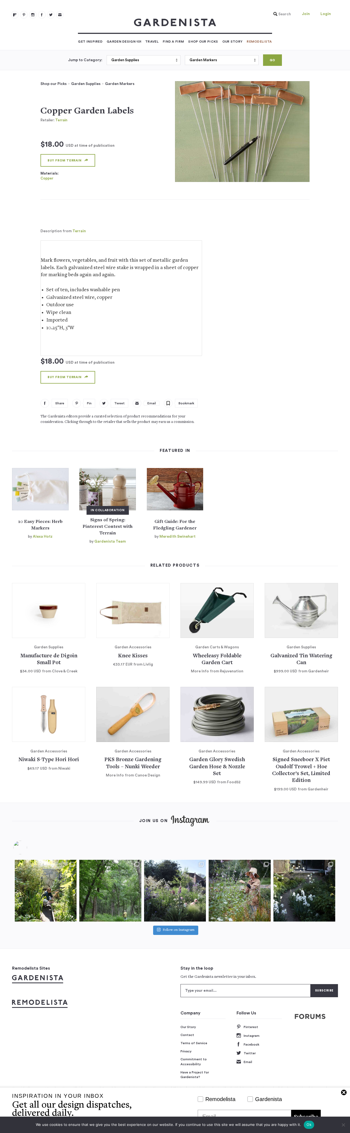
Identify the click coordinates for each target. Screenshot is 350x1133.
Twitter (250, 1053)
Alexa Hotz (42, 536)
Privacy (186, 1051)
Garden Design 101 (124, 41)
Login (325, 14)
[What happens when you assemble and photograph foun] (110, 891)
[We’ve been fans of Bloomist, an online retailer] (46, 891)
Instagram (251, 1035)
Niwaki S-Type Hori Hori (49, 760)
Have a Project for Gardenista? (194, 1075)
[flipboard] (15, 15)
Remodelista (259, 41)
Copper (46, 178)
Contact (187, 1035)
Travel (152, 41)
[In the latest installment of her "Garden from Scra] (175, 891)
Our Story (232, 41)
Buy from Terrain (65, 160)
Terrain (61, 120)
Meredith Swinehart (177, 536)
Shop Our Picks (203, 41)
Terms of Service (193, 1043)
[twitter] (51, 15)
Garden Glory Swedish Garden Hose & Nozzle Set (217, 767)
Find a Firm (173, 41)
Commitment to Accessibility (193, 1062)
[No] (343, 1125)
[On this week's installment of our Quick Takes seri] (239, 891)
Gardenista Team (110, 541)
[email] (60, 15)
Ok (309, 1124)
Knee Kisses (133, 656)
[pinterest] (24, 15)
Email (248, 1062)
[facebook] (42, 15)
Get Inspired (90, 41)
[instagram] (33, 15)
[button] (281, 14)
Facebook (251, 1044)
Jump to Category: (85, 60)
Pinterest (251, 1027)
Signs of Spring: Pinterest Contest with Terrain (108, 527)
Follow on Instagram (178, 930)
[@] (28, 847)
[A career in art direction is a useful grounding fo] (304, 891)
